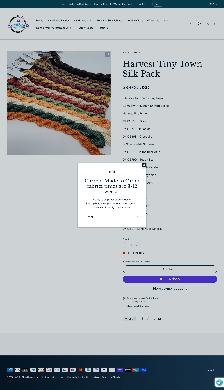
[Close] (144, 165)
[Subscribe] (136, 217)
